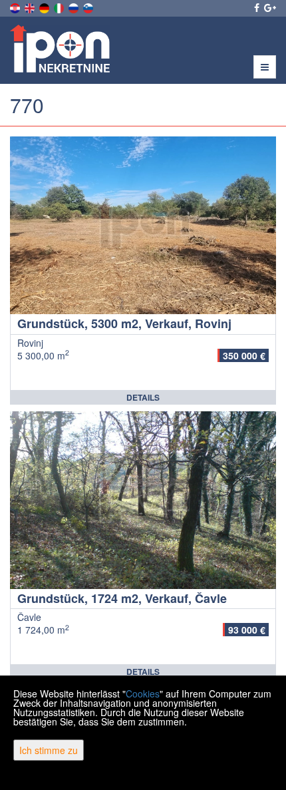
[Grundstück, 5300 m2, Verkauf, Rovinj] (143, 225)
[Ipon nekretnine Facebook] (255, 7)
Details (143, 397)
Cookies (143, 693)
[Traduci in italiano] (60, 6)
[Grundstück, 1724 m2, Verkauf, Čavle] (143, 500)
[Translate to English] (31, 6)
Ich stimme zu (48, 750)
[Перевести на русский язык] (74, 6)
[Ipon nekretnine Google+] (269, 7)
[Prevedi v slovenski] (89, 6)
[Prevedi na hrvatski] (16, 6)
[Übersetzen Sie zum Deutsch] (45, 6)
